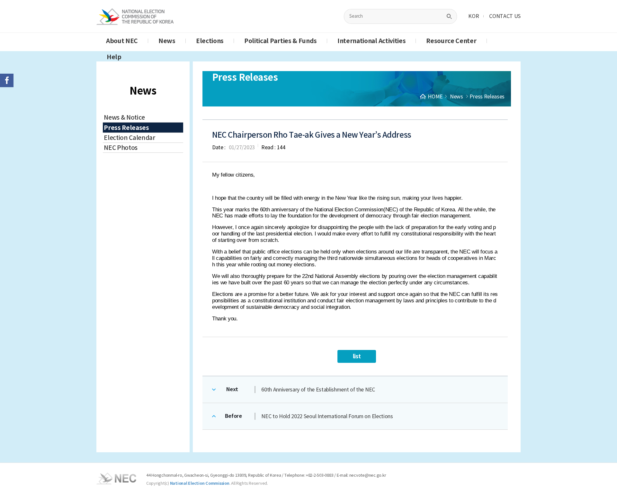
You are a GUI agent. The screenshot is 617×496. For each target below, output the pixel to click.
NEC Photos (121, 148)
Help (114, 57)
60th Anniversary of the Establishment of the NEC (318, 389)
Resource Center (451, 41)
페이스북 (6, 80)
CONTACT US (505, 16)
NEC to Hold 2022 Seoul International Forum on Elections (327, 416)
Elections (210, 41)
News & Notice (124, 117)
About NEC (122, 41)
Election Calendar (129, 138)
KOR (473, 16)
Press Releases (126, 128)
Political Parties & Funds (280, 41)
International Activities (371, 41)
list (357, 356)
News (166, 41)
